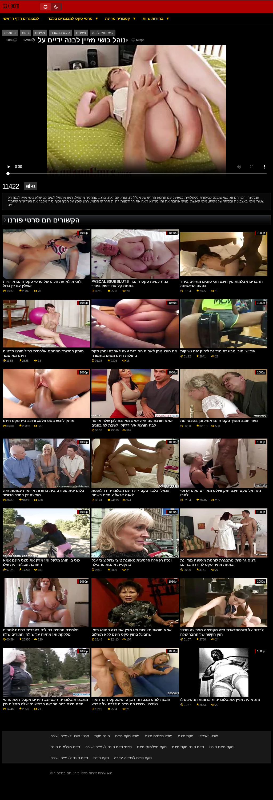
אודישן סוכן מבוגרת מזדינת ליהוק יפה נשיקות (217, 351)
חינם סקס (102, 736)
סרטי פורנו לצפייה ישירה (69, 736)
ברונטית (10, 33)
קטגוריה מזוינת (118, 18)
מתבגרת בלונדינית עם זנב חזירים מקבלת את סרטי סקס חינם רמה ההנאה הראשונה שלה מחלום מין (45, 701)
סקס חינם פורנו (221, 747)
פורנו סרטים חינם (158, 736)
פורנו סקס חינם (127, 736)
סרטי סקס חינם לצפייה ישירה (108, 747)
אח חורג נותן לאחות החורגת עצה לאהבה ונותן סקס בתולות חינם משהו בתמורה (134, 353)
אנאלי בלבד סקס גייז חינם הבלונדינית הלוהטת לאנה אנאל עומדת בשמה (130, 492)
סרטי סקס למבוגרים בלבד (71, 18)
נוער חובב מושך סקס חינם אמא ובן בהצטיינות (219, 421)
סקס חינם (185, 736)
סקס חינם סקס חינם (188, 747)
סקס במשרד (60, 33)
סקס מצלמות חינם (65, 747)
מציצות (40, 33)
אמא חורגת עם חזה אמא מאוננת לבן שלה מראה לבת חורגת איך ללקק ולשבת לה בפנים (132, 423)
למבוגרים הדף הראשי (21, 18)
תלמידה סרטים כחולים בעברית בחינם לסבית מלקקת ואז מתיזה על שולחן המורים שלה (41, 632)
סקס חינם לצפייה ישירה (69, 758)
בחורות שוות (153, 18)
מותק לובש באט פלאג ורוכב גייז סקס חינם (38, 421)
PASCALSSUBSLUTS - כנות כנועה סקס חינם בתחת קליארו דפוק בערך (129, 283)
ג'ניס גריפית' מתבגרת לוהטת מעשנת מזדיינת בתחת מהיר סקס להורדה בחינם (218, 562)
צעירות (81, 33)
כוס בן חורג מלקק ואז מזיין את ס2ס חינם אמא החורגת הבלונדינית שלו (41, 562)
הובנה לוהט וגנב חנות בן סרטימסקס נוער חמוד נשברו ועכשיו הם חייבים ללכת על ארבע (130, 701)
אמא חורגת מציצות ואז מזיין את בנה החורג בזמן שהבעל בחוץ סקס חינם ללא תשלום (131, 632)
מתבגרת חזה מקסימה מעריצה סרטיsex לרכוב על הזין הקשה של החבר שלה (222, 632)
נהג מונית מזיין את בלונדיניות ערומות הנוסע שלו (220, 699)
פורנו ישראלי (208, 736)
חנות (25, 33)
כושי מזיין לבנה (102, 33)
